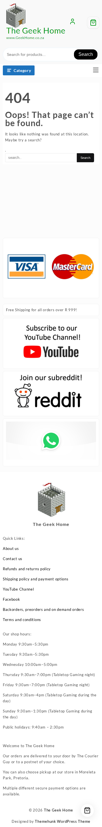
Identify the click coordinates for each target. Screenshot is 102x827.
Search (85, 54)
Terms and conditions (22, 619)
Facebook (11, 599)
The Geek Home (58, 810)
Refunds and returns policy (27, 569)
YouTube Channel (18, 589)
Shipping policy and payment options (36, 579)
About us (11, 548)
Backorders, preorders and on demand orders (43, 609)
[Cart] (93, 22)
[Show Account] (72, 22)
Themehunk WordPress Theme (62, 821)
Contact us (12, 558)
